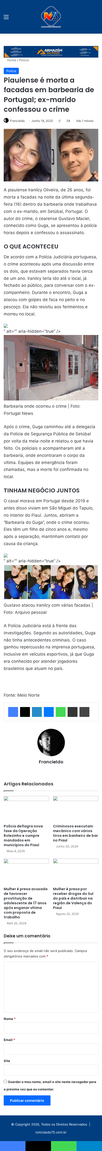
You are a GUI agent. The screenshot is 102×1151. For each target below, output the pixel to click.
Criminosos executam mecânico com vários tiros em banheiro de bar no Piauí (75, 833)
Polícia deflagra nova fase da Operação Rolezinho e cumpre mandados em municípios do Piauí (23, 835)
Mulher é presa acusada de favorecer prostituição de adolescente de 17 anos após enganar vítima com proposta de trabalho (26, 903)
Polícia (24, 60)
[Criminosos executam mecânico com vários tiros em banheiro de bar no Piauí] (75, 808)
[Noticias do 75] (51, 16)
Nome (10, 1019)
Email (9, 1040)
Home (11, 60)
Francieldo (17, 121)
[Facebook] (13, 712)
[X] (25, 712)
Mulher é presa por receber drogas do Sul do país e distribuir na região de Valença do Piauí (73, 898)
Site (7, 1061)
